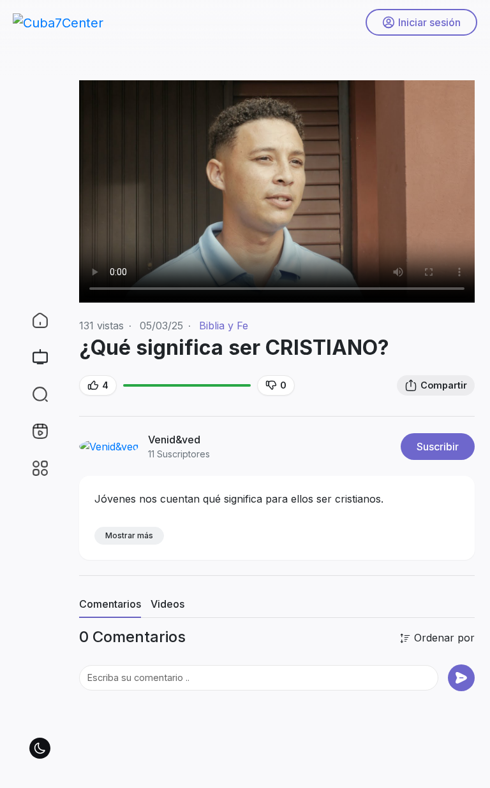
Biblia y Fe (223, 325)
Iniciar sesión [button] (429, 22)
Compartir (443, 385)
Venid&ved (175, 439)
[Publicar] (461, 677)
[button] (32, 394)
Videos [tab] (167, 604)
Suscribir (438, 446)
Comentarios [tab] (110, 604)
